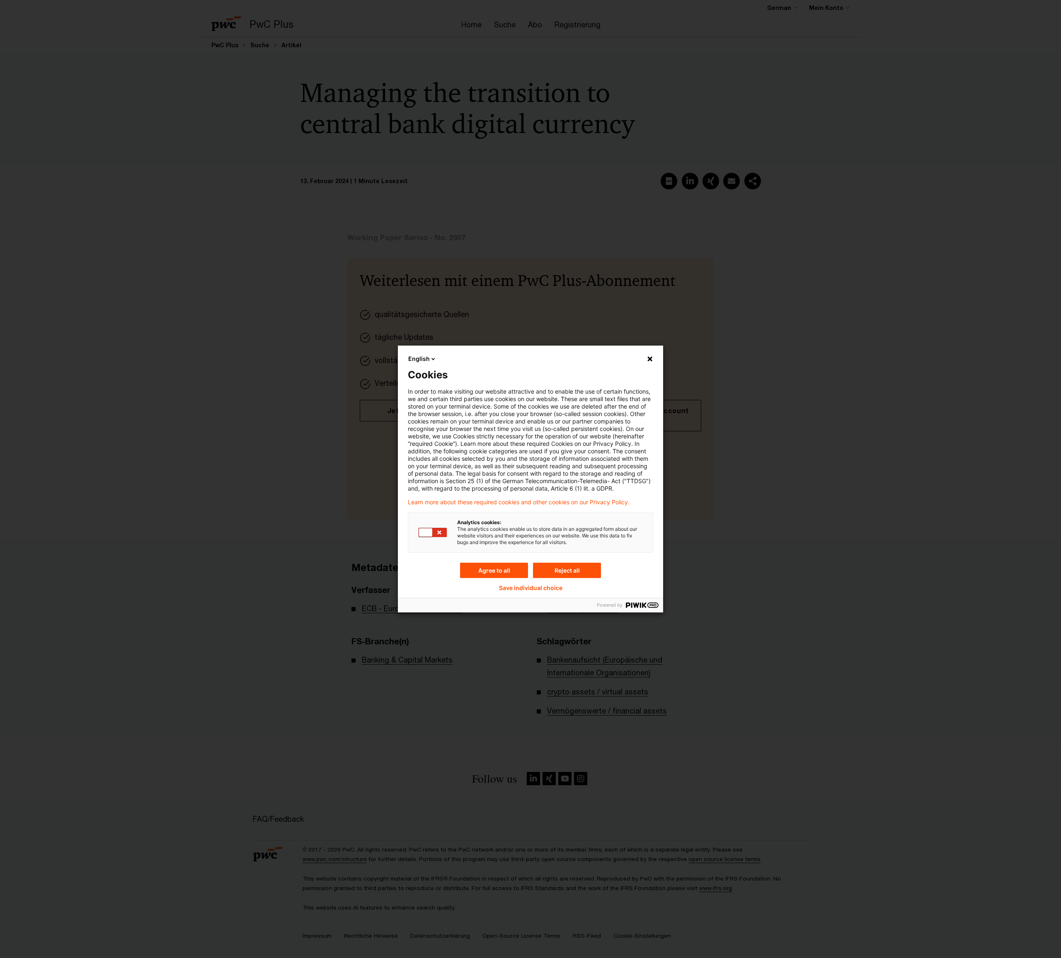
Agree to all (494, 570)
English (419, 358)
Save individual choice (530, 588)
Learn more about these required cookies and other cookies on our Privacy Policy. (519, 502)
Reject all (567, 570)
